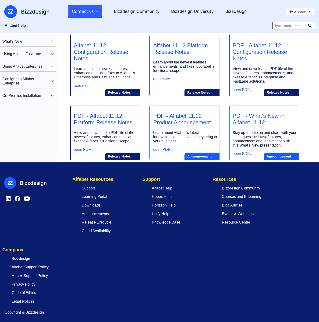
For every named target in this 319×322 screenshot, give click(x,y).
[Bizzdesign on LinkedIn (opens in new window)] (8, 201)
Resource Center (236, 222)
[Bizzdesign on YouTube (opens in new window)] (26, 201)
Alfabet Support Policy (30, 267)
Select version (300, 11)
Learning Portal (94, 197)
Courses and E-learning (241, 197)
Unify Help (160, 214)
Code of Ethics (24, 293)
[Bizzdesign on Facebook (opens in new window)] (17, 201)
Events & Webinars (238, 214)
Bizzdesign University (192, 11)
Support (88, 188)
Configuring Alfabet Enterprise (18, 81)
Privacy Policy (23, 284)
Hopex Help (162, 197)
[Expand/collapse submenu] (52, 41)
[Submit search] (310, 25)
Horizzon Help (164, 205)
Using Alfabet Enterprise (22, 66)
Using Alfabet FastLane (21, 54)
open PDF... (242, 90)
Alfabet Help (162, 188)
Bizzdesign (236, 11)
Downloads (91, 205)
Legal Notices (23, 301)
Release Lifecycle (96, 222)
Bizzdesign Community (137, 11)
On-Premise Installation (21, 96)
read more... (83, 86)
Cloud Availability (96, 231)
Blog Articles (232, 205)
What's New (12, 41)
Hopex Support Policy (30, 276)
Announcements (95, 214)
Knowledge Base (166, 222)
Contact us (83, 11)
